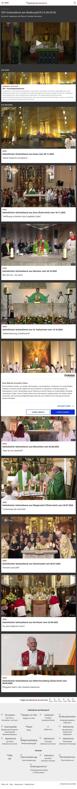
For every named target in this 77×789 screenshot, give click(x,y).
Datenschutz (29, 784)
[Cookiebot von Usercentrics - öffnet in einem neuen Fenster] (66, 375)
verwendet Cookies (64, 406)
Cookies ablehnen (38, 412)
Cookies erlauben (63, 412)
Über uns (4, 784)
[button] (38, 43)
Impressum (18, 784)
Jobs (11, 784)
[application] (38, 43)
